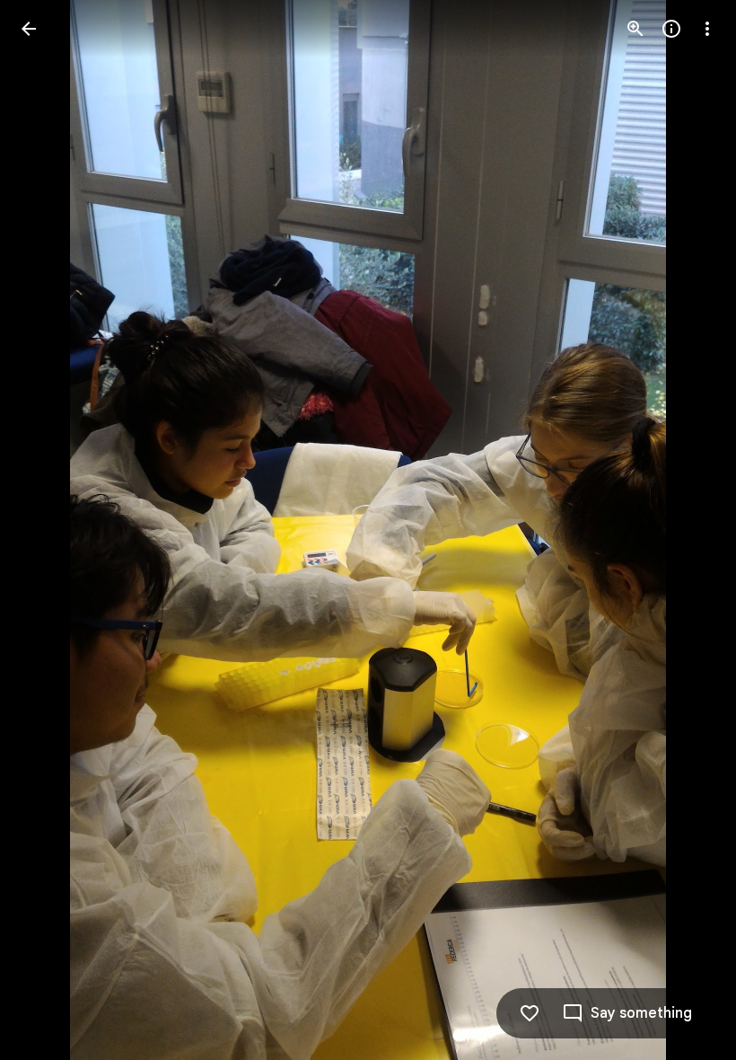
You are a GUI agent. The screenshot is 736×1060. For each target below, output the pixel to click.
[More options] (707, 29)
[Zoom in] (635, 29)
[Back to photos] (28, 28)
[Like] (529, 1013)
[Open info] (671, 29)
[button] (50, 530)
